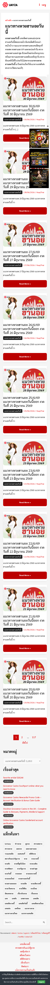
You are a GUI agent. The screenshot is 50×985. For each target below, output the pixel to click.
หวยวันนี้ (8, 873)
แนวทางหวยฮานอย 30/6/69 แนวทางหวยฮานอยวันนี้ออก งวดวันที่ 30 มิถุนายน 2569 (23, 110)
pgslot (26, 933)
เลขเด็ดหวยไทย (37, 903)
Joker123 (28, 937)
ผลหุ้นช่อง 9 (25, 951)
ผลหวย (19, 849)
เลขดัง (14, 898)
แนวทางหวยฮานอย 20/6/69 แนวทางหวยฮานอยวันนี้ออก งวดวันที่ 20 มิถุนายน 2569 (23, 693)
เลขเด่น (7, 908)
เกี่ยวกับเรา (25, 962)
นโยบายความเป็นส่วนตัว (25, 970)
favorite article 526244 (13, 777)
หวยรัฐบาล (21, 868)
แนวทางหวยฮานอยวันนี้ (12, 119)
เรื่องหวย (34, 893)
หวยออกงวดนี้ (31, 873)
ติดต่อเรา (25, 966)
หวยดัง (7, 864)
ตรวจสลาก (38, 844)
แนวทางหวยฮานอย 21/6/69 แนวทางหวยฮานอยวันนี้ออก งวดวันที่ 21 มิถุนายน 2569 (23, 620)
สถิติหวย (32, 854)
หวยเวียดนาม (10, 888)
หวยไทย (34, 888)
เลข (6, 898)
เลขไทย (18, 908)
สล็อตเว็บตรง (25, 955)
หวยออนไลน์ (9, 878)
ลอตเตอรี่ (21, 854)
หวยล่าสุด (33, 868)
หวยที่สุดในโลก (19, 864)
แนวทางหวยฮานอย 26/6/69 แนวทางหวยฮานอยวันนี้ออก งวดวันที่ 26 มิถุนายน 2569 (23, 329)
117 (34, 737)
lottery (8, 844)
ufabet (13, 933)
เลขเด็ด (36, 898)
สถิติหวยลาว (25, 959)
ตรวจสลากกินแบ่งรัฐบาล (25, 948)
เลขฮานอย (25, 898)
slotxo (20, 933)
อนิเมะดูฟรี (46, 933)
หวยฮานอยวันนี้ (24, 878)
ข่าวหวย (18, 844)
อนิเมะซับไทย (35, 933)
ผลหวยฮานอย (31, 849)
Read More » (25, 136)
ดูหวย (27, 844)
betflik (21, 937)
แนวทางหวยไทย (11, 913)
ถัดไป (25, 742)
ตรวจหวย (8, 849)
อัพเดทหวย (9, 893)
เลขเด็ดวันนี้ (23, 903)
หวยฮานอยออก (11, 883)
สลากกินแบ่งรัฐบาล (12, 859)
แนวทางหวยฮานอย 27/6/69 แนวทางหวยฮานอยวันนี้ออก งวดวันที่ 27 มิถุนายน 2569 (23, 256)
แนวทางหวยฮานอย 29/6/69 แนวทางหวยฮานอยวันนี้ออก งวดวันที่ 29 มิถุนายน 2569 (23, 183)
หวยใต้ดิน (22, 888)
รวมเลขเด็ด (9, 854)
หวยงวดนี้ (35, 859)
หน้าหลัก (8, 20)
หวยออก (18, 873)
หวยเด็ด (24, 883)
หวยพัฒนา (9, 868)
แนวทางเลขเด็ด (27, 913)
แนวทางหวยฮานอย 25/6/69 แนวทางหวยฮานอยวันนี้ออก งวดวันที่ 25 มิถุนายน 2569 (23, 402)
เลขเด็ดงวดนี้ (9, 903)
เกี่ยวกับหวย (22, 893)
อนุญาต (41, 982)
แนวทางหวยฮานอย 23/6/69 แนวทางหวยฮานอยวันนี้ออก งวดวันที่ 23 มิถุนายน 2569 (23, 474)
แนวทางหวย (29, 908)
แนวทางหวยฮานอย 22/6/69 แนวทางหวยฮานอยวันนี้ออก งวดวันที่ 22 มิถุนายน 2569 (23, 547)
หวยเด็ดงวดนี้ (36, 883)
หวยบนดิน (33, 864)
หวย (25, 859)
